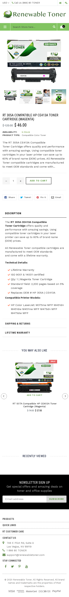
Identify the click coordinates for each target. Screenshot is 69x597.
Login (60, 3)
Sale (53, 361)
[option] (11, 97)
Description (13, 213)
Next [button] (65, 396)
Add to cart (34, 395)
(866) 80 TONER (31, 3)
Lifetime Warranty (17, 332)
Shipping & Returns (17, 323)
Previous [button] (4, 396)
